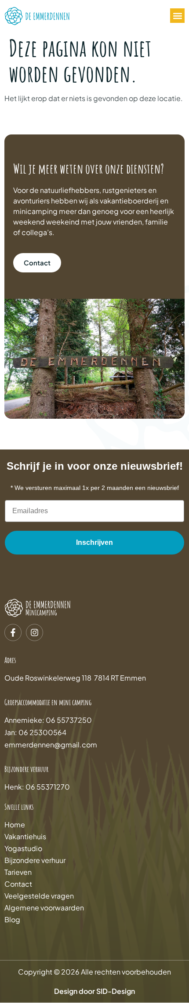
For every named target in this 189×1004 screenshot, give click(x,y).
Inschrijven (94, 542)
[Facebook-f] (13, 632)
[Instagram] (34, 632)
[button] (177, 15)
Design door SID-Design (94, 991)
